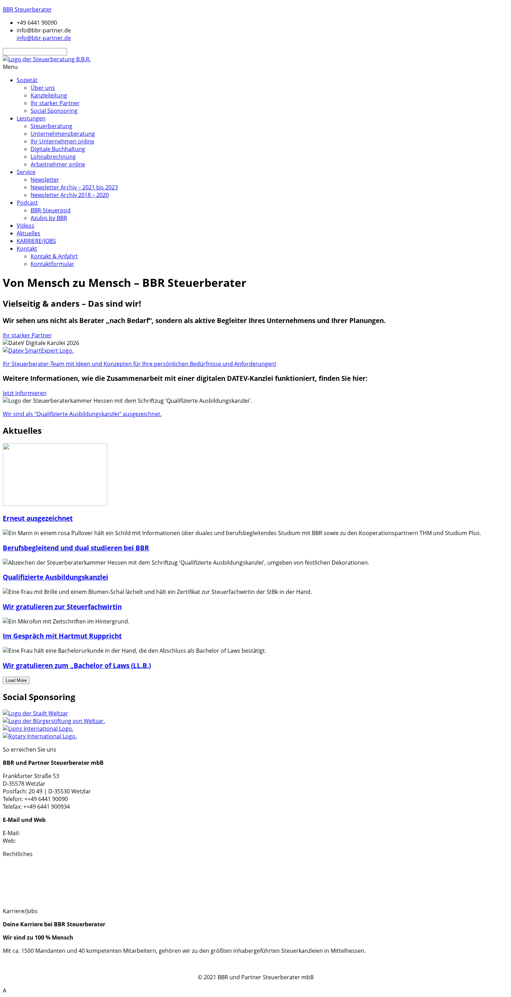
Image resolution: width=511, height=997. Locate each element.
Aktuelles (28, 233)
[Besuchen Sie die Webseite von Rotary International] (40, 736)
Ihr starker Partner (55, 103)
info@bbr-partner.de (48, 833)
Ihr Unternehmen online (62, 141)
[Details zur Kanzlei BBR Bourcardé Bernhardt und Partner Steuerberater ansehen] (38, 350)
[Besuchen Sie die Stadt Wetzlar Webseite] (35, 713)
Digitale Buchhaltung (58, 149)
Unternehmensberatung (63, 134)
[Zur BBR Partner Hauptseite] (47, 59)
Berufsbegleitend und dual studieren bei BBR (76, 547)
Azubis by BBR (49, 218)
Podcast (27, 202)
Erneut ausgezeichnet (38, 518)
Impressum (18, 867)
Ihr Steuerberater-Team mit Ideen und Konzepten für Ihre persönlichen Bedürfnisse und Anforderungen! (139, 364)
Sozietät (27, 80)
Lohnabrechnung (53, 156)
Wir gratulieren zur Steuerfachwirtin (62, 606)
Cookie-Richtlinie (24, 890)
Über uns (43, 88)
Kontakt (27, 248)
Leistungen (31, 118)
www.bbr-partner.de (44, 841)
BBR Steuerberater (27, 9)
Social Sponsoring (54, 111)
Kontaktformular (52, 264)
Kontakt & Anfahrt (54, 256)
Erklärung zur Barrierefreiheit (41, 898)
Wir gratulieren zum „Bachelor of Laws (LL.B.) (77, 665)
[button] (255, 67)
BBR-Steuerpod (51, 210)
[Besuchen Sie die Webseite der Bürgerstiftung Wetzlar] (54, 721)
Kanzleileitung (49, 95)
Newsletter (45, 179)
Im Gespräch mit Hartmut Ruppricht (62, 635)
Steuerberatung (51, 126)
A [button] (4, 990)
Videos (25, 225)
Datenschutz (19, 875)
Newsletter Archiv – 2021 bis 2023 (74, 187)
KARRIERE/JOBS (36, 241)
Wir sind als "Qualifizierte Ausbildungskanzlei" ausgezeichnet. (82, 414)
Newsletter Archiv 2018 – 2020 (70, 195)
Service (26, 172)
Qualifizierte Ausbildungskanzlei (55, 577)
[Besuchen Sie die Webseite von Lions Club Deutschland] (38, 728)
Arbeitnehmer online (58, 164)
